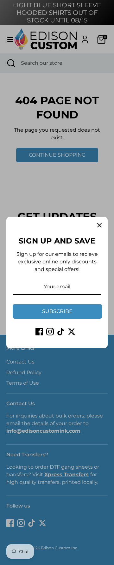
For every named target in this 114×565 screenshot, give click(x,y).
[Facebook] (39, 331)
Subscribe (57, 311)
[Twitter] (71, 331)
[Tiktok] (61, 331)
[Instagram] (50, 331)
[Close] (99, 225)
